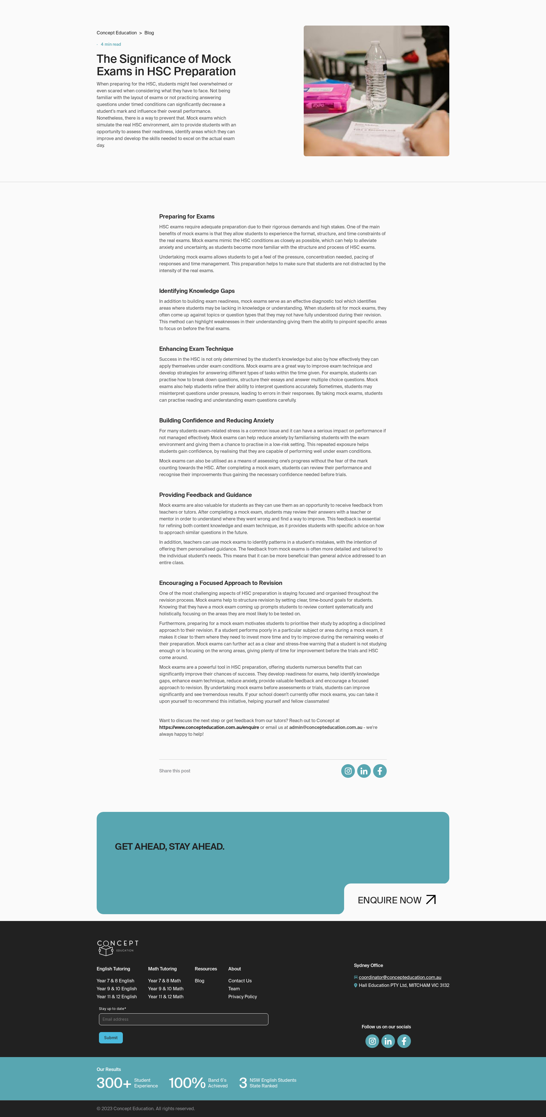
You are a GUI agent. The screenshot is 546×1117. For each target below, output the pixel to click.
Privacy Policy (242, 997)
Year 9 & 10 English (117, 989)
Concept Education (117, 33)
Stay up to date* (112, 1008)
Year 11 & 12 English (117, 997)
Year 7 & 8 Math (164, 981)
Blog (149, 33)
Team (234, 989)
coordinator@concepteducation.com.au (400, 977)
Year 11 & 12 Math (165, 997)
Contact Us (240, 981)
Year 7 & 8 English (115, 981)
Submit (111, 1037)
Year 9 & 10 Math (165, 989)
